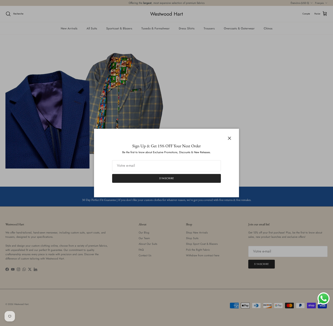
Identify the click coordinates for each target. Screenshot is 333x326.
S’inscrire (166, 178)
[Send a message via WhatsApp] (323, 298)
